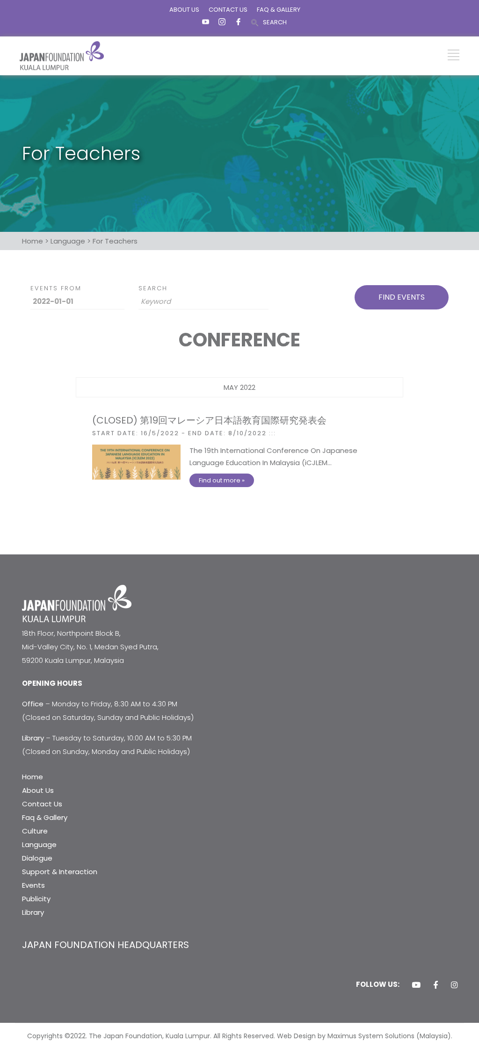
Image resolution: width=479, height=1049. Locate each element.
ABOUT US (184, 9)
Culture (35, 831)
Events (33, 885)
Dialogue (37, 858)
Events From (55, 288)
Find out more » (222, 480)
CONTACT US (228, 9)
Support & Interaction (59, 872)
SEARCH (275, 22)
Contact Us (42, 804)
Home (32, 777)
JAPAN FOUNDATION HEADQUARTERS (105, 944)
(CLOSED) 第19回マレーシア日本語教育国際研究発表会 (209, 420)
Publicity (36, 899)
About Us (38, 790)
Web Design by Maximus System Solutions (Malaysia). (364, 1036)
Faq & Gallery (44, 817)
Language (39, 844)
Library (33, 912)
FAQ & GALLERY (278, 9)
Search (152, 288)
